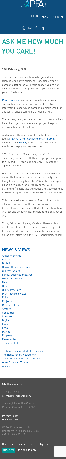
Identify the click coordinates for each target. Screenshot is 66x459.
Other (5, 286)
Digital (6, 320)
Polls (5, 297)
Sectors (6, 309)
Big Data (7, 259)
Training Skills (10, 343)
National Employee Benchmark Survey (32, 139)
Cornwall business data (16, 267)
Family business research (17, 275)
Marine (6, 332)
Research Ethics (11, 305)
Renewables (9, 339)
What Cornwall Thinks (15, 362)
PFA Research (10, 100)
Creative (7, 316)
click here (8, 450)
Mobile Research (12, 278)
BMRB (22, 142)
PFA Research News (14, 294)
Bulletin (7, 263)
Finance (6, 324)
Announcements (11, 256)
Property (7, 335)
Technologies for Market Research (22, 351)
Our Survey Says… (12, 290)
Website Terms (11, 419)
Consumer (8, 313)
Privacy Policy (10, 416)
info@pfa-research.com (18, 396)
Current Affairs (11, 271)
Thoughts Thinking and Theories (21, 358)
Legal (5, 328)
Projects (7, 301)
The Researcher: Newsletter (19, 355)
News (5, 282)
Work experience (12, 366)
